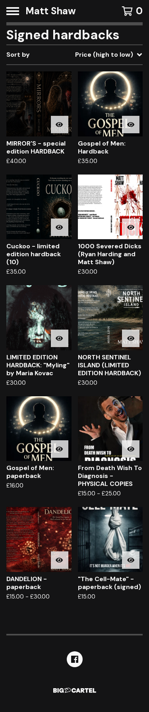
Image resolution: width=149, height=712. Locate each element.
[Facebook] (75, 659)
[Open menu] (12, 11)
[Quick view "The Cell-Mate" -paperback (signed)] (130, 560)
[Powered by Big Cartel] (74, 690)
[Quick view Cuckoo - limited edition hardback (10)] (59, 227)
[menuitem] (74, 54)
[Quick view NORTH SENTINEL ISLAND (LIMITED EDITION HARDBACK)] (130, 338)
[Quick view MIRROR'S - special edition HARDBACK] (59, 124)
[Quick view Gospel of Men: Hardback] (130, 124)
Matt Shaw (50, 11)
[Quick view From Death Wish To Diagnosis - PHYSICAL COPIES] (130, 449)
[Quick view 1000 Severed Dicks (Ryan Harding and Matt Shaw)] (130, 227)
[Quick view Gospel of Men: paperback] (59, 449)
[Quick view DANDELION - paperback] (59, 560)
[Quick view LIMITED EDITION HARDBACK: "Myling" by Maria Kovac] (59, 338)
